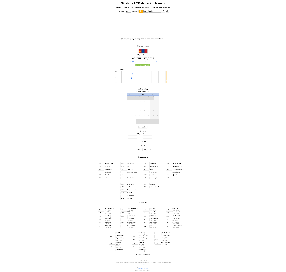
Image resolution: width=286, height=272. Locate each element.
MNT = (139, 137)
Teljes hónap (132, 62)
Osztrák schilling (109, 208)
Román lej (141, 242)
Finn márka (153, 208)
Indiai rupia (153, 163)
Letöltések (139, 150)
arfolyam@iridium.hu (143, 268)
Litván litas (175, 222)
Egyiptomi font (131, 222)
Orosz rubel (130, 184)
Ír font (151, 225)
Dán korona (130, 163)
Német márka (131, 215)
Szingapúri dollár (132, 190)
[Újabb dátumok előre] (144, 145)
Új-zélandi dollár (177, 166)
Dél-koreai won (154, 172)
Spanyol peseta (131, 225)
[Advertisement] (85, 25)
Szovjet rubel (142, 232)
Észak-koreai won (177, 212)
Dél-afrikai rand (154, 187)
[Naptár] (141, 11)
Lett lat (118, 232)
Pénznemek (154, 62)
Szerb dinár (175, 178)
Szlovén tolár (142, 249)
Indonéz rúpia (131, 175)
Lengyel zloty (176, 172)
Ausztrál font (108, 212)
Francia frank (153, 212)
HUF (154, 137)
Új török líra (130, 195)
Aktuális (135, 11)
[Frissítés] (163, 11)
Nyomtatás (148, 150)
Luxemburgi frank (177, 225)
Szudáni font (142, 246)
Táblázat (146, 62)
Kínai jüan (107, 175)
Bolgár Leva (108, 222)
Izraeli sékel (130, 178)
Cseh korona (108, 178)
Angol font (130, 169)
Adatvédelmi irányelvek (143, 264)
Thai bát (129, 193)
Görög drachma (154, 218)
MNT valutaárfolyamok (142, 65)
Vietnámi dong (165, 239)
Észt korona (130, 218)
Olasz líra (175, 208)
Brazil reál (107, 166)
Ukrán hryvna (131, 198)
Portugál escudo (143, 239)
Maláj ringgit (153, 178)
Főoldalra (121, 11)
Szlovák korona (165, 232)
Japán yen (152, 169)
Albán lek (118, 242)
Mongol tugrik (120, 235)
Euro (128, 166)
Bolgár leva (108, 218)
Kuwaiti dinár (176, 215)
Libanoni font (176, 218)
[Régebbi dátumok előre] (141, 145)
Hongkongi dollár (132, 172)
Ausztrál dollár (109, 163)
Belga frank (108, 215)
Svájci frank (108, 172)
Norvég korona (176, 163)
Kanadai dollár (109, 169)
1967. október (143, 127)
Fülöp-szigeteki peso (178, 169)
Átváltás (140, 62)
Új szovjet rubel (165, 235)
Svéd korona (130, 187)
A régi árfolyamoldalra (143, 254)
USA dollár (153, 184)
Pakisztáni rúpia (143, 235)
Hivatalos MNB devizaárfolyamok (143, 3)
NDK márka (130, 212)
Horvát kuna (153, 222)
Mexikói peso (153, 175)
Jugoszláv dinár (165, 242)
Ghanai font (153, 215)
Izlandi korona (154, 166)
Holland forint (120, 239)
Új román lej (175, 175)
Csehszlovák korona (132, 208)
